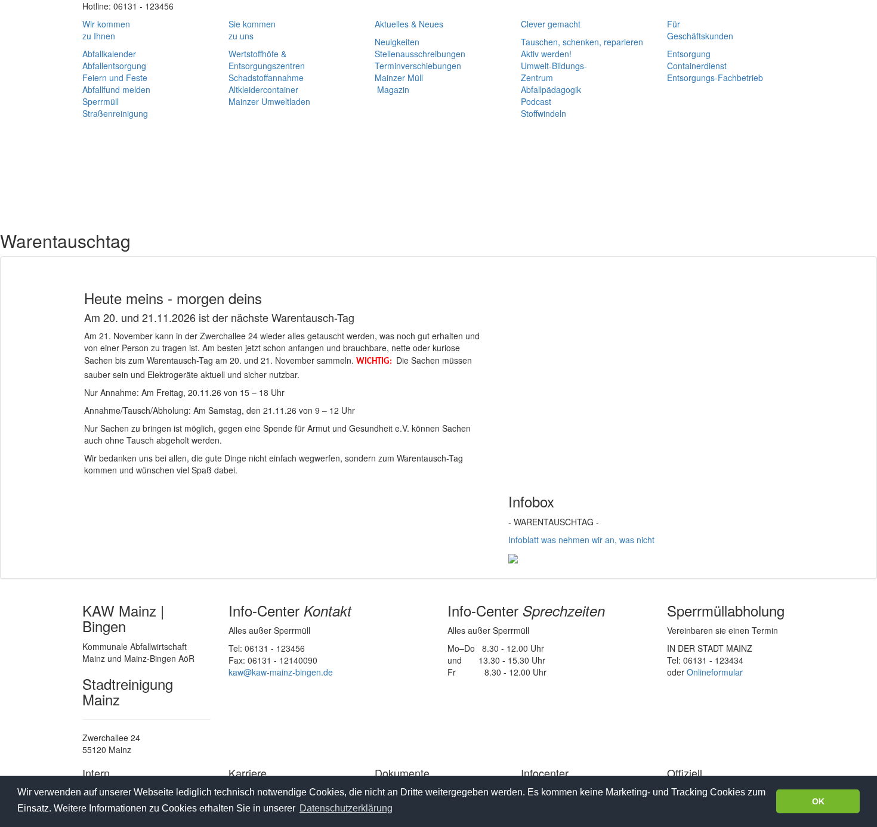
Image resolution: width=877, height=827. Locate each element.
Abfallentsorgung (114, 66)
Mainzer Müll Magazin (399, 83)
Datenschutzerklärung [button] (346, 808)
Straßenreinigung (115, 113)
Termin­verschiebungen (418, 66)
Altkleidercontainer (263, 89)
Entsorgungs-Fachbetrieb (715, 77)
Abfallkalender (109, 54)
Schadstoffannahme (266, 77)
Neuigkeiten (397, 42)
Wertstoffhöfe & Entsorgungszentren (266, 60)
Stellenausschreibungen (420, 54)
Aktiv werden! (546, 54)
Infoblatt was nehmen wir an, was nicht (581, 540)
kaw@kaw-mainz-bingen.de (280, 672)
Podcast (536, 101)
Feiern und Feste (114, 77)
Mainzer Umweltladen (269, 101)
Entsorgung (689, 54)
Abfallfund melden (116, 89)
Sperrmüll (100, 101)
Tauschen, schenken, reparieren (582, 42)
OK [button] (818, 801)
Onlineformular (715, 672)
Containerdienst (697, 66)
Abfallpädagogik (551, 89)
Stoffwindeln (543, 113)
